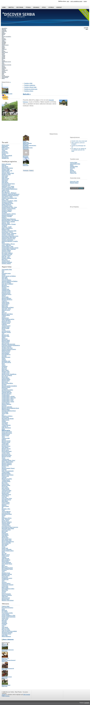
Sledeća (31, 170)
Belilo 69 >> (27, 94)
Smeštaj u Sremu (28, 91)
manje (85, 1)
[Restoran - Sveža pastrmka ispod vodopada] (10, 120)
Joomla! (4, 694)
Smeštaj (11, 7)
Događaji (36, 7)
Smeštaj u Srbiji (28, 83)
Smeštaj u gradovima (29, 85)
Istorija (51, 7)
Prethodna (25, 170)
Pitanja (28, 7)
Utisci (44, 7)
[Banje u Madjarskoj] (8, 639)
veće (68, 1)
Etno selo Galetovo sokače (7, 93)
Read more (4, 651)
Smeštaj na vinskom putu (30, 89)
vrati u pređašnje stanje (76, 1)
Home (4, 7)
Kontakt (59, 7)
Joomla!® (86, 702)
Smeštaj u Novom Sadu (30, 87)
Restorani (19, 7)
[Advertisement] (10, 131)
